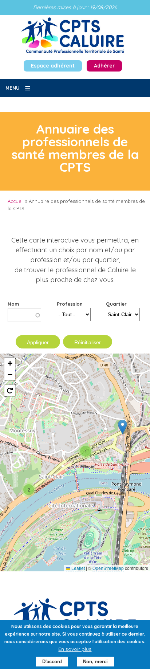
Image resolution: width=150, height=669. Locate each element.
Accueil (16, 201)
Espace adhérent (53, 65)
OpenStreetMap (108, 568)
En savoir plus (74, 649)
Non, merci (95, 661)
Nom (13, 304)
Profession (70, 304)
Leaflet (77, 568)
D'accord (52, 661)
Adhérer (104, 65)
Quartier (116, 304)
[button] (122, 427)
